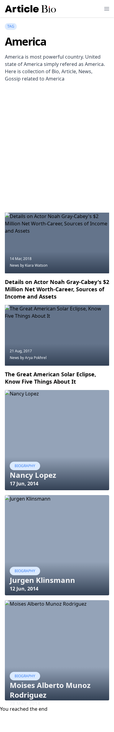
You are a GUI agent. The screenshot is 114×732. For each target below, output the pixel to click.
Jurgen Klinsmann (42, 580)
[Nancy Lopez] (57, 440)
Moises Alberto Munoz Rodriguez (50, 690)
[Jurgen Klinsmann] (57, 545)
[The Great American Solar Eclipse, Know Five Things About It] (57, 335)
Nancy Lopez (33, 475)
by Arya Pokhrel (33, 357)
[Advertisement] (57, 154)
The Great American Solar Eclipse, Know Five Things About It (50, 378)
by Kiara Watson (33, 265)
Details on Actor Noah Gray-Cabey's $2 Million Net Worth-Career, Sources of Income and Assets (57, 289)
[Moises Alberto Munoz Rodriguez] (57, 650)
